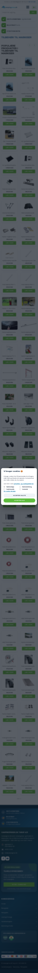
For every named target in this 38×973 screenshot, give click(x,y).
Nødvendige (10, 487)
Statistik (25, 489)
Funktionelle (10, 489)
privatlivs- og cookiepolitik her (24, 484)
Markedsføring (27, 487)
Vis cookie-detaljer (10, 491)
